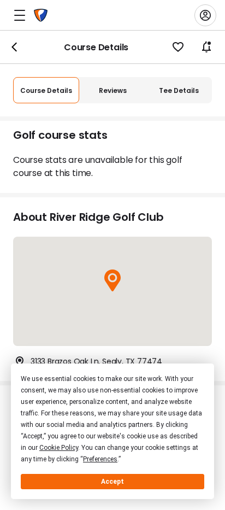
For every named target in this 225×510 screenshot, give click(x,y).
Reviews (113, 90)
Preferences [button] (100, 459)
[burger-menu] (19, 15)
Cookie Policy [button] (58, 448)
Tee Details (179, 90)
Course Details (46, 90)
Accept (112, 481)
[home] (41, 15)
